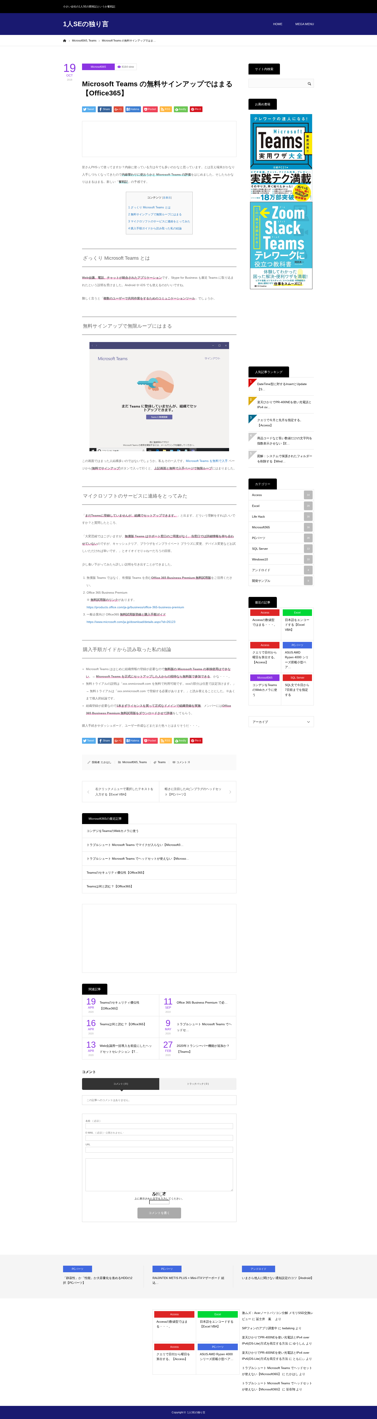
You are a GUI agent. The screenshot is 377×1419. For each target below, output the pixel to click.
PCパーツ (281, 538)
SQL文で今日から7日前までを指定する (297, 690)
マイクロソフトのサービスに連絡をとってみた (159, 221)
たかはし (106, 762)
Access (281, 495)
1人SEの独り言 (86, 24)
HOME (277, 24)
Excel (281, 506)
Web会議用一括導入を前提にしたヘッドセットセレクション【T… (126, 1048)
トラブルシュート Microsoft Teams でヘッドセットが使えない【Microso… (138, 858)
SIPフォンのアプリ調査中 (259, 1328)
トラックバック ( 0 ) (198, 1083)
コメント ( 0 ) (120, 1083)
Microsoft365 (98, 66)
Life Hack (281, 516)
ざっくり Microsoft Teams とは (149, 207)
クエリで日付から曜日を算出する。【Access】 (264, 657)
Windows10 (281, 559)
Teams (143, 762)
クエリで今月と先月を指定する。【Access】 (280, 422)
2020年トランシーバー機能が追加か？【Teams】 (203, 1048)
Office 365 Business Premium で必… (202, 1002)
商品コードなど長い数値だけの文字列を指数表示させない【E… (284, 440)
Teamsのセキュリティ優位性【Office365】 (116, 872)
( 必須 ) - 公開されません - (105, 1133)
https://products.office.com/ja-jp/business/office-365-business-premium (135, 607)
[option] (103, 1277)
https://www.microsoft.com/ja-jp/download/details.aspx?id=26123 (131, 622)
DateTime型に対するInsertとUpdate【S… (282, 386)
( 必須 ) (93, 1121)
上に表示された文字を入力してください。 (159, 1198)
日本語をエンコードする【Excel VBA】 (297, 624)
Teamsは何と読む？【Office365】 (110, 886)
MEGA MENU (304, 24)
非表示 (167, 197)
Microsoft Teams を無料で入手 (207, 461)
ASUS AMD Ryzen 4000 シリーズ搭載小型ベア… (296, 660)
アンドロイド (280, 570)
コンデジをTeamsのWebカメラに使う (113, 831)
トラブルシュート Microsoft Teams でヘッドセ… (204, 1027)
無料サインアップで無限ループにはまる (155, 214)
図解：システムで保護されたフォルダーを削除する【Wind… (284, 458)
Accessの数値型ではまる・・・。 (264, 622)
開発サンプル (280, 580)
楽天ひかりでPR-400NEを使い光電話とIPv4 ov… (284, 404)
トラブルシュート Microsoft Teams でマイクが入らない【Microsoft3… (135, 845)
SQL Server (281, 548)
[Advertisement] (124, 139)
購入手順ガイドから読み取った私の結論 (155, 228)
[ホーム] (64, 40)
